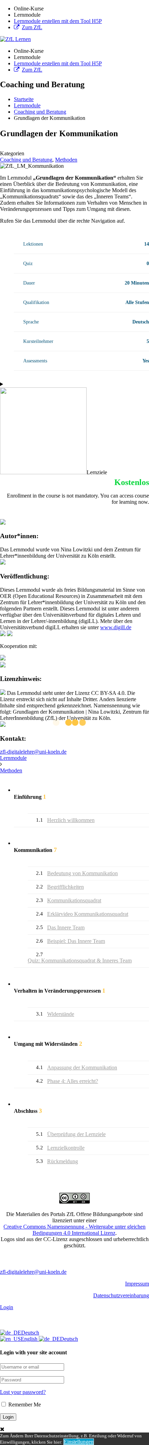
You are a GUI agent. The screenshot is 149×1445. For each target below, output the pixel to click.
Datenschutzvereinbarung (121, 1295)
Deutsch (30, 1333)
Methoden (66, 160)
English (30, 1339)
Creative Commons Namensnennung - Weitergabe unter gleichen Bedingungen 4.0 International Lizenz (74, 1230)
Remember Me (24, 1404)
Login (6, 1307)
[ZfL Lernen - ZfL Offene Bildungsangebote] (15, 39)
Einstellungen (79, 1442)
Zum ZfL (32, 27)
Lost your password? (23, 1392)
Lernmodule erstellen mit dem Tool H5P (58, 21)
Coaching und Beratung (26, 160)
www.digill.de (115, 627)
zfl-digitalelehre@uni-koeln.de (33, 752)
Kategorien (12, 153)
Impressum (137, 1284)
